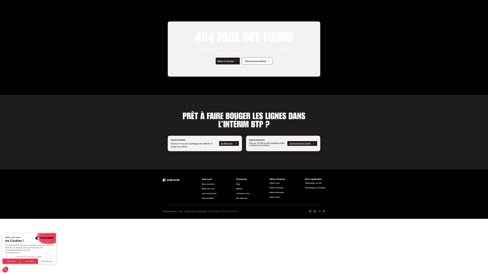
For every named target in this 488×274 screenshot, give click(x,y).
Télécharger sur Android (315, 188)
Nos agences (241, 198)
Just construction (209, 193)
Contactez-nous (243, 193)
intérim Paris (274, 197)
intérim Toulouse (276, 188)
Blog (238, 184)
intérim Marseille (277, 192)
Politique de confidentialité (196, 211)
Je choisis (29, 261)
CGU (180, 211)
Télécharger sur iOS (313, 183)
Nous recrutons (208, 184)
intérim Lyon (274, 183)
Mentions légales (170, 211)
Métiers (239, 189)
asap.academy (208, 198)
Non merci (11, 261)
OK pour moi (47, 261)
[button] (5, 270)
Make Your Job (208, 189)
